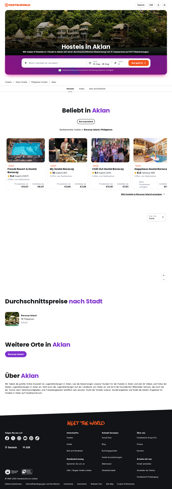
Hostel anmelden (144, 464)
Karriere (140, 451)
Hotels (69, 444)
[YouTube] (25, 438)
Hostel (11, 166)
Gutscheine (68, 484)
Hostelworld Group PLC (147, 438)
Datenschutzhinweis (13, 484)
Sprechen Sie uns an (76, 464)
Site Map (110, 484)
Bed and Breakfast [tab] (97, 89)
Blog (104, 444)
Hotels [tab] (81, 89)
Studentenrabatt (108, 470)
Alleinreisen (107, 464)
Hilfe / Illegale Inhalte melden (79, 470)
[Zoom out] (164, 279)
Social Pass (107, 438)
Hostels (70, 438)
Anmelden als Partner (146, 470)
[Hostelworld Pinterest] (31, 438)
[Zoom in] (164, 275)
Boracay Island (16, 354)
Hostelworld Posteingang (147, 477)
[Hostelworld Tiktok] (37, 438)
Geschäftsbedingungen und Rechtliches (43, 484)
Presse (140, 444)
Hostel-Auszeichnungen (112, 457)
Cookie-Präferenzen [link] (125, 484)
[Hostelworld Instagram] (19, 438)
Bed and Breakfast (75, 451)
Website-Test (96, 484)
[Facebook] (7, 438)
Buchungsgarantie (109, 451)
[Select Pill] (158, 5)
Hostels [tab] (70, 89)
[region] (86, 247)
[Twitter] (13, 438)
